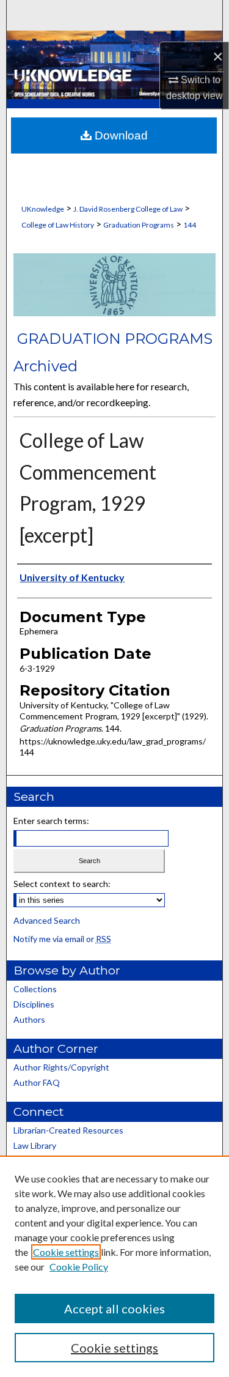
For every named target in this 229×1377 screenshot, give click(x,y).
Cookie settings (66, 1252)
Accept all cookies (114, 1308)
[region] (114, 1266)
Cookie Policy (78, 1266)
